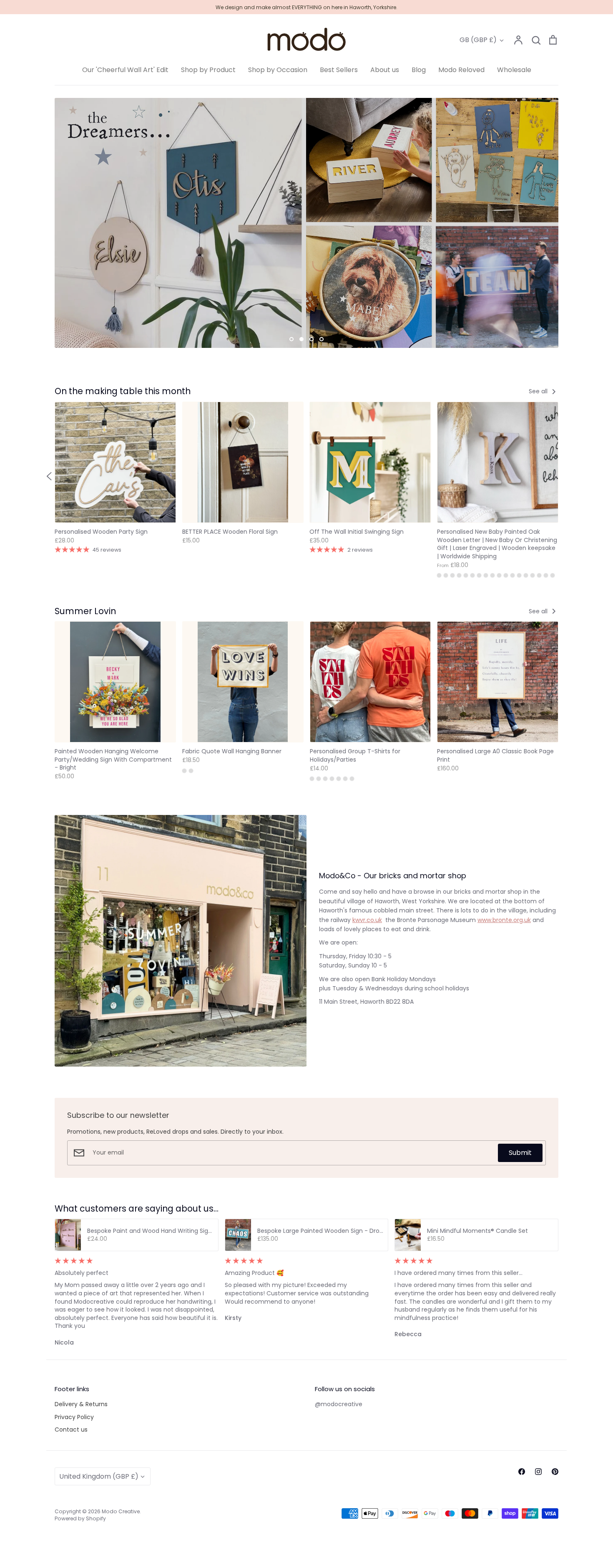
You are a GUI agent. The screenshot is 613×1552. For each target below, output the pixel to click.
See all (539, 391)
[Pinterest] (555, 1471)
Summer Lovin (85, 611)
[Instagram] (538, 1471)
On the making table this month (123, 391)
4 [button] (321, 339)
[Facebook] (521, 1471)
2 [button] (301, 339)
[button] (49, 476)
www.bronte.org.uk (504, 920)
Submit (520, 1152)
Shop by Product (208, 70)
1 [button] (291, 339)
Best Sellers (339, 70)
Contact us (71, 1429)
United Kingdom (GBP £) (98, 1476)
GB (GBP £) (478, 40)
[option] (306, 223)
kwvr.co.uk (367, 920)
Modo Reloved (461, 70)
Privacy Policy (74, 1417)
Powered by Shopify (80, 1518)
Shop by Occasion (277, 70)
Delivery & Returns (81, 1404)
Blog (419, 70)
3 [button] (311, 339)
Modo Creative (121, 1511)
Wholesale (514, 70)
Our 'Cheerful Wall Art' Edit (125, 70)
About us (384, 70)
